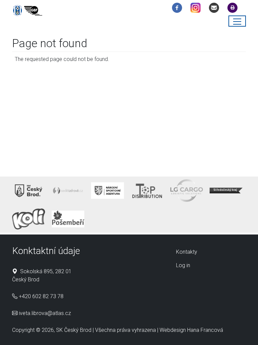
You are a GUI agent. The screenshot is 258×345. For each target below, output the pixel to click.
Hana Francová (205, 330)
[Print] (234, 9)
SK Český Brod (73, 330)
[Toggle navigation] (237, 21)
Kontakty (186, 252)
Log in (183, 265)
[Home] (29, 11)
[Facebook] (178, 9)
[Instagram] (197, 9)
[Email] (215, 9)
